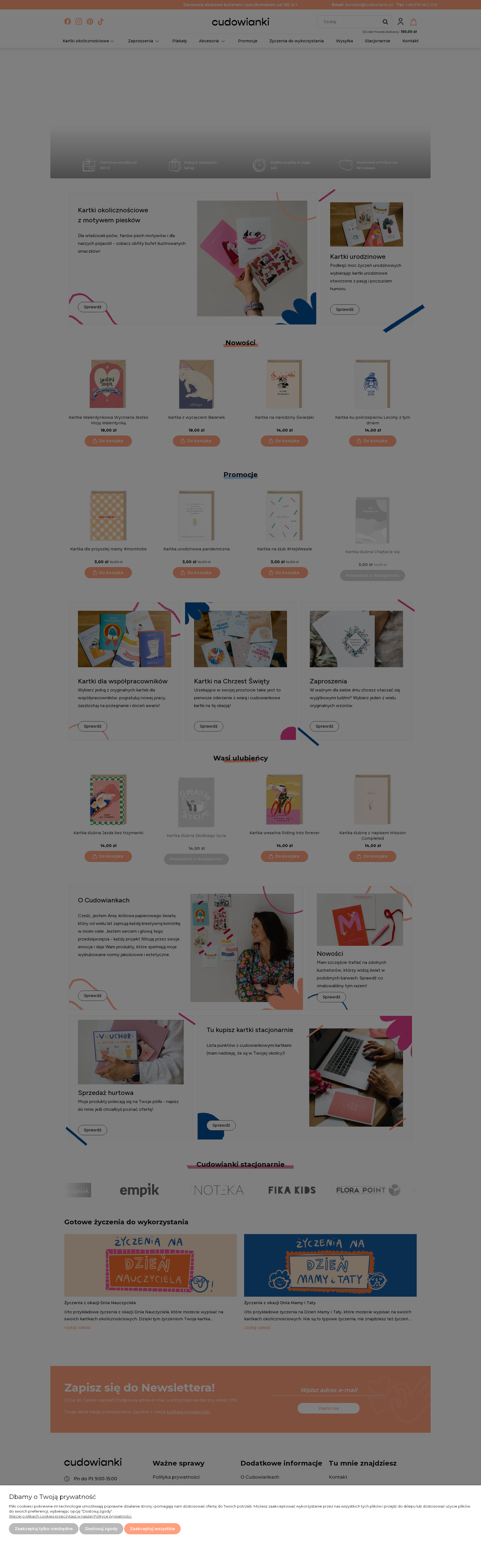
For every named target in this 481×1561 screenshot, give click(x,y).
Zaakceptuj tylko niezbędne (44, 1528)
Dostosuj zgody (101, 1528)
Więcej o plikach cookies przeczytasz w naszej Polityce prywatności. (70, 1516)
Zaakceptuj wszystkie (152, 1528)
